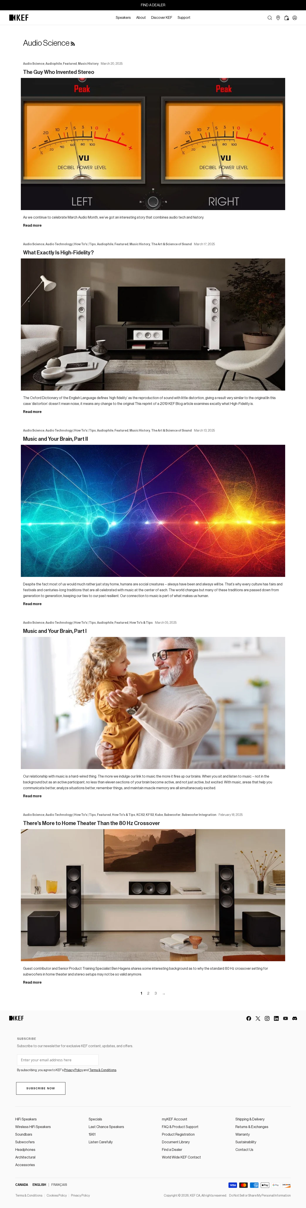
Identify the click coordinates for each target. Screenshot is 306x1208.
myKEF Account (174, 1119)
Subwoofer (172, 815)
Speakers (123, 17)
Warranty (242, 1134)
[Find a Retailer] (278, 17)
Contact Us (244, 1150)
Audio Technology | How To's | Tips (70, 244)
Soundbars (23, 1134)
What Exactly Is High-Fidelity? (58, 252)
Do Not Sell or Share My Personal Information (260, 1195)
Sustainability (245, 1142)
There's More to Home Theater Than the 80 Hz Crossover (91, 823)
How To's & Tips (141, 622)
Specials (95, 1119)
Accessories (25, 1165)
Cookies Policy (57, 1195)
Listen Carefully (101, 1142)
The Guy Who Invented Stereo (58, 72)
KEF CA (195, 1195)
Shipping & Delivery (250, 1119)
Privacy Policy (80, 1195)
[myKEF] (294, 17)
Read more (32, 225)
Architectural (25, 1157)
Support (184, 17)
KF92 (150, 815)
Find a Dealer (172, 1150)
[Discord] (294, 1018)
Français (59, 1185)
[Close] (195, 17)
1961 (92, 1134)
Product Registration (178, 1134)
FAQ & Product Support (180, 1127)
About (141, 17)
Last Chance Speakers (106, 1127)
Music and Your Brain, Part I (55, 631)
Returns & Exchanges (251, 1127)
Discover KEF (161, 17)
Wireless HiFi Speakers (33, 1127)
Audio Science (33, 63)
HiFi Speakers (26, 1119)
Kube (159, 815)
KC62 (140, 815)
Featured (70, 63)
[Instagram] (267, 1018)
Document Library (176, 1142)
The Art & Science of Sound (171, 244)
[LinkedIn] (276, 1018)
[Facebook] (248, 1018)
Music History (88, 63)
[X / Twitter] (258, 1018)
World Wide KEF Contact (181, 1157)
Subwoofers (25, 1142)
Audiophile (53, 63)
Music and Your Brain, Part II (55, 439)
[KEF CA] (19, 18)
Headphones (25, 1150)
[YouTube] (285, 1018)
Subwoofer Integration (199, 815)
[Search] (269, 17)
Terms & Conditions (28, 1195)
